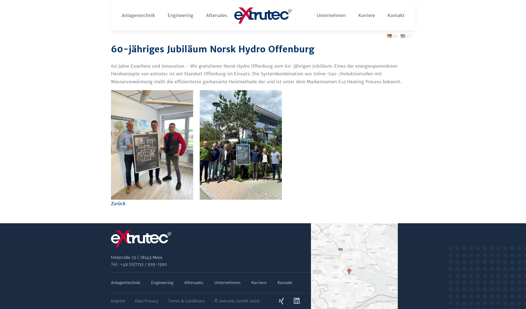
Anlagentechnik (138, 15)
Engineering (180, 15)
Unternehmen (331, 15)
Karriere (366, 15)
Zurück (118, 203)
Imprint (118, 301)
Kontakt (396, 15)
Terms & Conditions (186, 301)
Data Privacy (146, 301)
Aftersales (216, 15)
